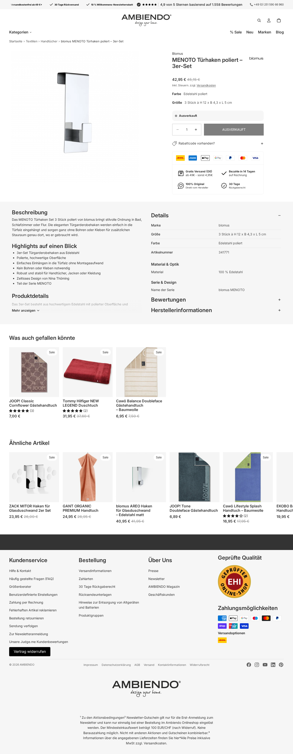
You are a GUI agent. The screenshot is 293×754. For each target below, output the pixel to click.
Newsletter (156, 579)
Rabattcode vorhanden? (197, 143)
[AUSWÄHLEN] (52, 390)
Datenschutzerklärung (116, 665)
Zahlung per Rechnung (26, 602)
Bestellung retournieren (26, 618)
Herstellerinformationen (181, 310)
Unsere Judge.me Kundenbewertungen (38, 642)
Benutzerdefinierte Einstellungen (33, 594)
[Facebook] (249, 664)
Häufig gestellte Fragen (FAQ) (31, 579)
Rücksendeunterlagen (95, 594)
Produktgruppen (91, 615)
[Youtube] (265, 664)
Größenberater (20, 586)
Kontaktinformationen (172, 665)
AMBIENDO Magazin (164, 586)
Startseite (15, 41)
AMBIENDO (27, 664)
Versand (149, 665)
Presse (153, 571)
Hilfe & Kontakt (20, 571)
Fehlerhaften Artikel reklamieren (33, 610)
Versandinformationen (95, 571)
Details (160, 215)
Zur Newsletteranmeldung (28, 634)
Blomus (177, 53)
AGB (137, 665)
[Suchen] (259, 20)
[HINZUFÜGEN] (52, 495)
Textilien (32, 41)
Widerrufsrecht (199, 665)
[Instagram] (257, 664)
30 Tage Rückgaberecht (97, 586)
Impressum (91, 665)
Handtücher (49, 41)
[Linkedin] (273, 664)
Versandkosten (206, 85)
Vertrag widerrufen (30, 651)
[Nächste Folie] (279, 383)
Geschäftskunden (161, 594)
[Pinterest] (281, 664)
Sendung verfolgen (23, 626)
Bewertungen (168, 299)
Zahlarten (86, 579)
